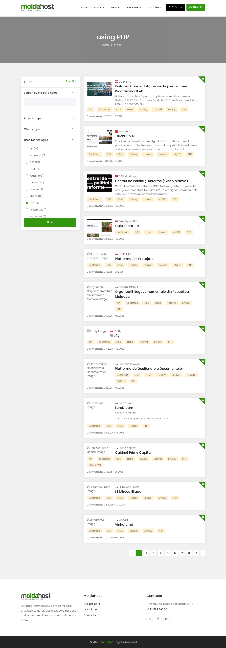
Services (116, 7)
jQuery (143, 109)
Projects (119, 44)
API (90, 109)
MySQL (172, 109)
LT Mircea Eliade (128, 487)
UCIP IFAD (124, 82)
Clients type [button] (32, 129)
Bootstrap (104, 109)
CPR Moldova (127, 176)
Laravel (158, 109)
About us (99, 7)
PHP (184, 109)
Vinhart (123, 520)
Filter (50, 222)
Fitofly (117, 331)
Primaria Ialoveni (129, 364)
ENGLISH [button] (174, 7)
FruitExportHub (128, 221)
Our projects (134, 7)
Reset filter (71, 81)
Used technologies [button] (36, 140)
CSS (118, 109)
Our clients (154, 7)
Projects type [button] (33, 118)
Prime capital (127, 448)
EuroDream (126, 403)
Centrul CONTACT (130, 287)
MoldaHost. (107, 642)
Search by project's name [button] (41, 93)
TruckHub (124, 131)
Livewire (162, 154)
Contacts (196, 7)
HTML (130, 109)
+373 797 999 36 (156, 609)
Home (84, 7)
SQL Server (95, 465)
